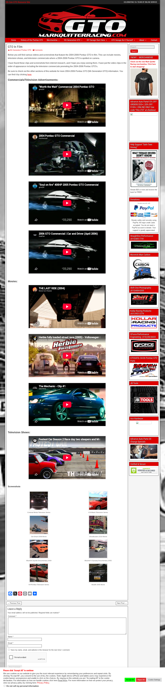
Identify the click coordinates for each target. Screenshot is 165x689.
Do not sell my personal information (22, 686)
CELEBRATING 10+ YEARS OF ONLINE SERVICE (140, 2)
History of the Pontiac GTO (32, 40)
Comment (12, 616)
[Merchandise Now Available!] (143, 82)
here (29, 74)
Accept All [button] (130, 680)
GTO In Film (15, 47)
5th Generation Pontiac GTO (20, 50)
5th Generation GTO (72, 40)
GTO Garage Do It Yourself (122, 40)
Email (10, 643)
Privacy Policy (43, 683)
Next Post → (122, 603)
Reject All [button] (141, 680)
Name (10, 637)
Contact (154, 40)
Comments (39, 50)
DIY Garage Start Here (96, 40)
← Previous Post (14, 603)
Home (13, 40)
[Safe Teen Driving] (143, 168)
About (141, 40)
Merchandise (52, 40)
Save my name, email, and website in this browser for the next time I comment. (40, 650)
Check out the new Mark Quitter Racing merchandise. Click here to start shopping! (143, 64)
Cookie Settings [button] (154, 680)
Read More (62, 680)
